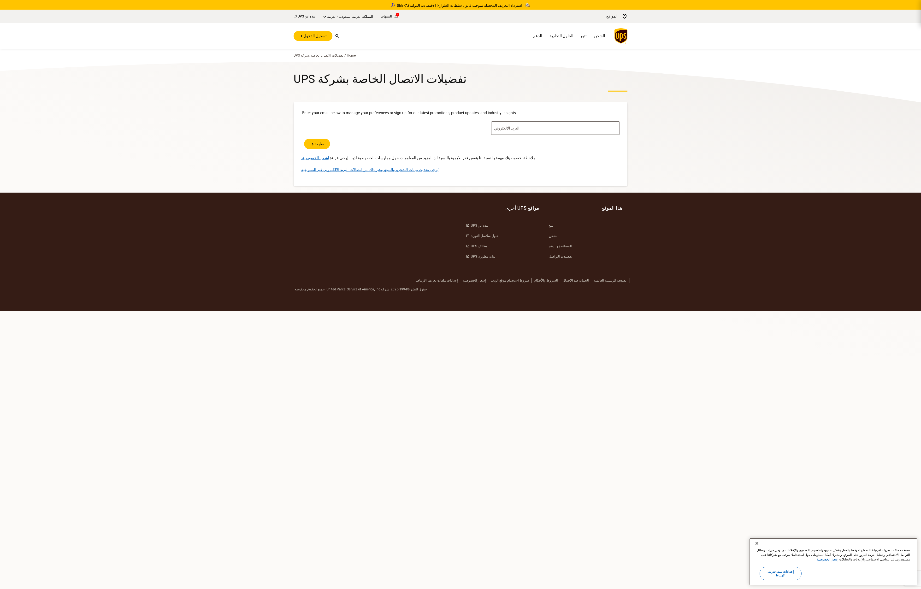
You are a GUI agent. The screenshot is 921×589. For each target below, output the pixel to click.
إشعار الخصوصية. (315, 157)
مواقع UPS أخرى (522, 208)
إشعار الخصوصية (474, 280)
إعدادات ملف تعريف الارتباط (781, 573)
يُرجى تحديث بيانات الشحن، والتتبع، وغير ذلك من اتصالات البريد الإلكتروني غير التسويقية (369, 169)
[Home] (620, 36)
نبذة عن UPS (306, 16)
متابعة (319, 143)
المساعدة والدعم (560, 246)
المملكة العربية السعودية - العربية (350, 16)
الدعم (537, 36)
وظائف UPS (479, 246)
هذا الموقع (612, 208)
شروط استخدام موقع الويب (510, 280)
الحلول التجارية (561, 36)
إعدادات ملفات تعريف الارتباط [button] (437, 280)
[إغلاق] (757, 543)
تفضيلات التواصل (560, 256)
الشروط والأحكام (546, 280)
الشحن (599, 36)
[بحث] (337, 36)
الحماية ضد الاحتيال (576, 280)
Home (351, 55)
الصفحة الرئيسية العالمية (610, 280)
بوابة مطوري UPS (483, 256)
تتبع (583, 36)
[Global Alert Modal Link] (393, 5)
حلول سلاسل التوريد (485, 235)
